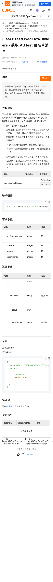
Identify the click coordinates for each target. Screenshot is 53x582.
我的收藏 (43, 61)
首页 (4, 23)
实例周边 (8, 28)
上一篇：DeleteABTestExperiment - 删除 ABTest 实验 (13, 441)
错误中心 (10, 406)
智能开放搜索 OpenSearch (18, 23)
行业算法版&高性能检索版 (28, 25)
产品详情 (25, 61)
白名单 (25, 28)
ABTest (17, 28)
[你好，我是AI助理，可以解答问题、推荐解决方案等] (37, 10)
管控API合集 (10, 25)
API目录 (44, 25)
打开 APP (44, 3)
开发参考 (35, 23)
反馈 (31, 454)
